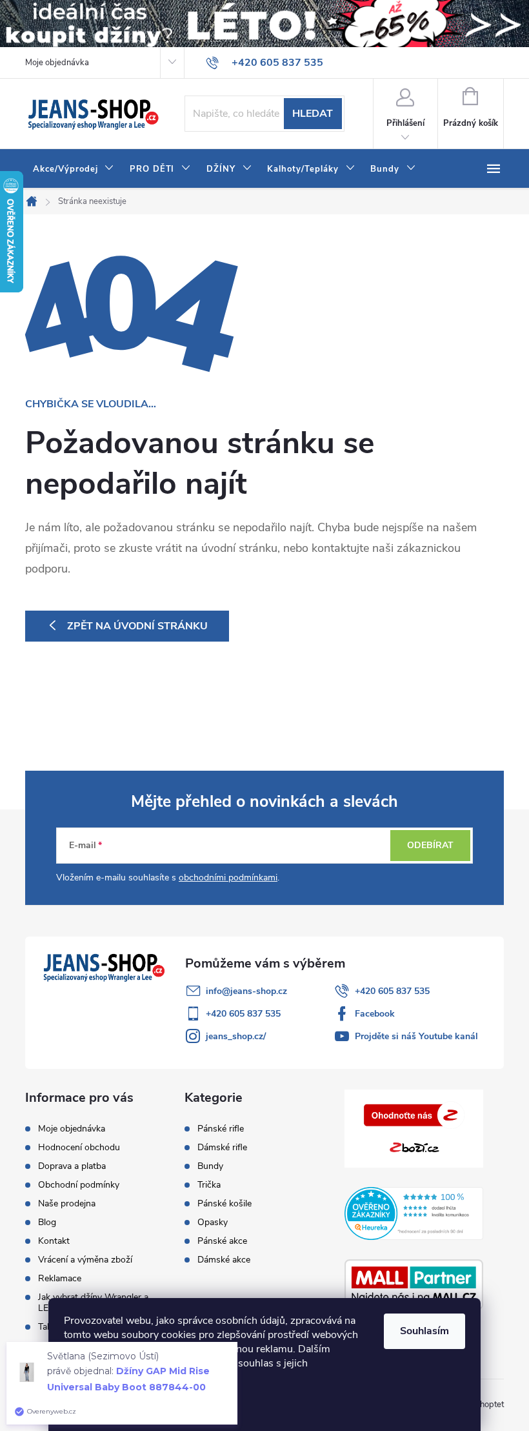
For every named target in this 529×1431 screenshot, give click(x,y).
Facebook (375, 1014)
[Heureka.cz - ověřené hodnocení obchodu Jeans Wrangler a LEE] (413, 1213)
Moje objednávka (57, 62)
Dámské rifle (222, 1147)
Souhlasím (424, 1331)
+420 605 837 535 (392, 991)
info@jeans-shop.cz (246, 991)
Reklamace (59, 1278)
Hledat (312, 114)
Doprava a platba (72, 1166)
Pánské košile (224, 1204)
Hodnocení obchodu (79, 1147)
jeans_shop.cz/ (236, 1036)
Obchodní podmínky (78, 1185)
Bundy (210, 1166)
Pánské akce (222, 1241)
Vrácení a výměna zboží (85, 1259)
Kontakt (54, 1241)
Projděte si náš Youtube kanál (416, 1036)
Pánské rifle (220, 1129)
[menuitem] (73, 169)
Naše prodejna (66, 1203)
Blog (47, 1222)
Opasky (212, 1222)
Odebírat (430, 845)
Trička (209, 1185)
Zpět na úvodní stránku (137, 626)
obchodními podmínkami (228, 877)
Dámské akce (223, 1260)
